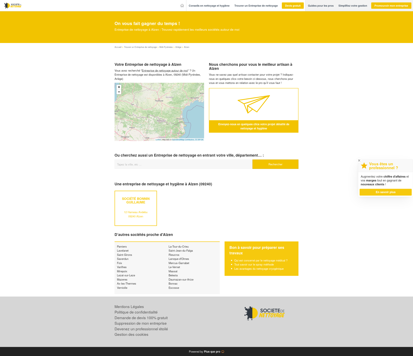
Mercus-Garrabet (179, 263)
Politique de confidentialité (136, 312)
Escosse (174, 288)
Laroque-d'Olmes (179, 259)
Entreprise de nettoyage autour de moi (165, 70)
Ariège (178, 46)
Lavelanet (123, 250)
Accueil (118, 46)
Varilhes (122, 267)
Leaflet (158, 139)
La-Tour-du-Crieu (179, 246)
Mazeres (122, 279)
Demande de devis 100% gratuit (141, 317)
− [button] (119, 92)
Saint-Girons (124, 255)
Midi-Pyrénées (166, 46)
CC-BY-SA (199, 139)
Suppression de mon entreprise (141, 323)
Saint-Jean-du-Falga (181, 250)
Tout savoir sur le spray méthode (254, 264)
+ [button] (119, 87)
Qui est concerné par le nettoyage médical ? (260, 260)
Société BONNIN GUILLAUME (136, 200)
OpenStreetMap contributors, (183, 139)
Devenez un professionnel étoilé (141, 328)
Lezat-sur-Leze (126, 275)
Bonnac (173, 283)
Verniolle (122, 288)
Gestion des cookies (131, 334)
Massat (173, 271)
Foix (119, 263)
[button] (209, 5)
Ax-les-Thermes (126, 283)
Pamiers (122, 246)
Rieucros (174, 255)
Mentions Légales (129, 306)
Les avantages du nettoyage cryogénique (259, 268)
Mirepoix (122, 271)
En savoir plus (386, 192)
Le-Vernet (174, 267)
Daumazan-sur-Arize (181, 279)
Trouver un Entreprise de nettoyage (140, 46)
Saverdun (122, 259)
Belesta (173, 275)
